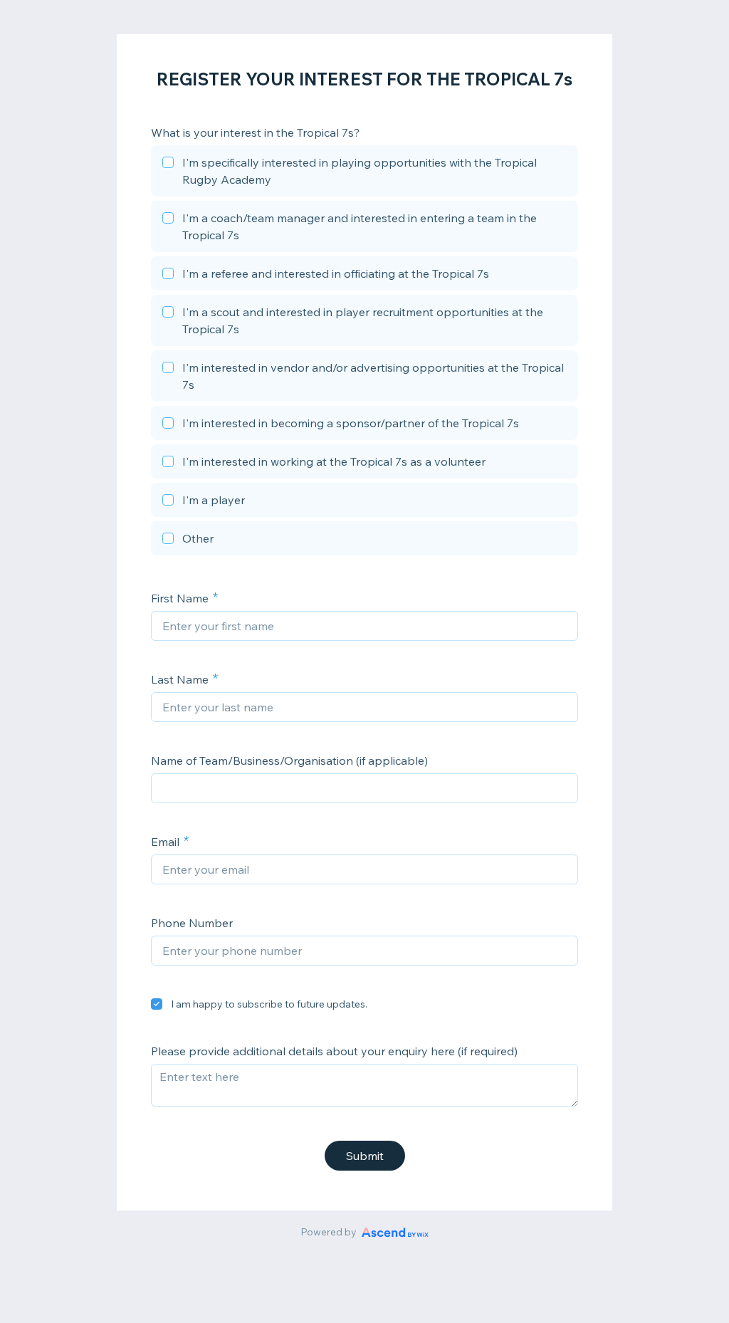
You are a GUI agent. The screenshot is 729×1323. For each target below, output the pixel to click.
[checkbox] (364, 173)
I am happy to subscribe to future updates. (269, 1004)
